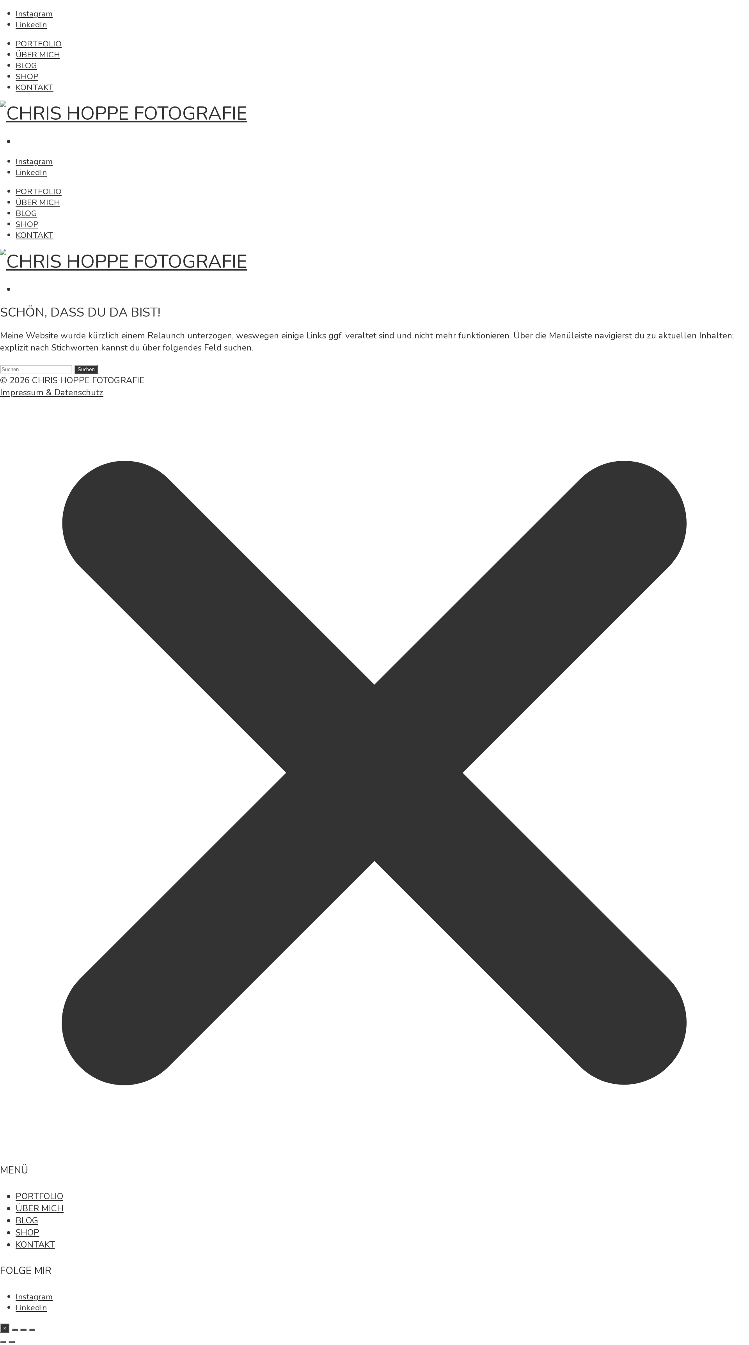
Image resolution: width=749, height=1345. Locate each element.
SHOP (27, 76)
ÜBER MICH (38, 54)
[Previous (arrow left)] (3, 1342)
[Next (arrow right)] (12, 1342)
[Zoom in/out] (32, 1330)
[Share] (15, 1330)
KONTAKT (34, 87)
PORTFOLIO (39, 43)
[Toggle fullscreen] (23, 1330)
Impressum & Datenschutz (51, 392)
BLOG (26, 65)
